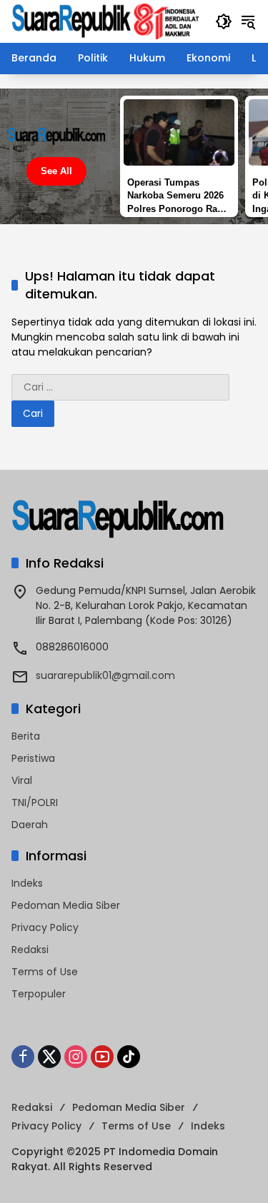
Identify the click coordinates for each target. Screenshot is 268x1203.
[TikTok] (128, 1056)
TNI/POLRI (34, 802)
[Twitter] (49, 1056)
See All (56, 171)
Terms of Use (44, 972)
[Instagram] (75, 1056)
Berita (25, 736)
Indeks (27, 883)
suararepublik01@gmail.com (105, 675)
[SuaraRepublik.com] (106, 21)
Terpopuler (38, 994)
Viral (21, 780)
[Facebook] (22, 1056)
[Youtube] (102, 1056)
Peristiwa (33, 758)
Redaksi (30, 949)
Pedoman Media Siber (65, 905)
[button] (223, 21)
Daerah (29, 824)
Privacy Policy (45, 927)
